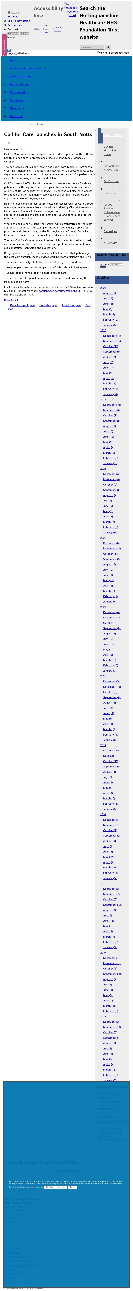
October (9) (110, 485)
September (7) (112, 1038)
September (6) (112, 490)
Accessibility (15, 13)
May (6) (108, 788)
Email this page (71, 305)
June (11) (108, 368)
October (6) (110, 1032)
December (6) (111, 543)
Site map (12, 17)
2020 (103, 676)
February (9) (110, 320)
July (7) (107, 846)
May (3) (108, 995)
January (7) (110, 1080)
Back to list (11, 300)
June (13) (108, 921)
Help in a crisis (46, 29)
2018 (103, 814)
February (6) (110, 735)
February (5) (110, 665)
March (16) (109, 660)
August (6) (109, 293)
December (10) (112, 405)
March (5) (109, 798)
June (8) (108, 575)
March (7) (109, 522)
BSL (37, 29)
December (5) (111, 681)
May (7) (108, 511)
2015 (103, 1017)
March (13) (109, 384)
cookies (16, 1181)
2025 (103, 330)
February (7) (110, 942)
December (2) (111, 889)
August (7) (109, 357)
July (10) (108, 431)
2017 (103, 884)
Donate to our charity (4, 45)
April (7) (108, 1001)
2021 (103, 607)
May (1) (107, 309)
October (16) (110, 415)
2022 (103, 538)
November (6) (111, 410)
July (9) (107, 501)
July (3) (107, 915)
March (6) (109, 729)
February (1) (110, 596)
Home (11, 124)
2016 (103, 953)
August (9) (109, 841)
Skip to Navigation (18, 21)
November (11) (112, 756)
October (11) (110, 346)
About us (23, 124)
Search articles (105, 264)
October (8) (110, 623)
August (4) (109, 703)
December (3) (111, 474)
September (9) (112, 352)
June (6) (108, 304)
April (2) (108, 517)
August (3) (109, 426)
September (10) (112, 974)
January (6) (110, 532)
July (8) (107, 777)
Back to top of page (22, 305)
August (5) (109, 564)
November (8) (111, 479)
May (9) (108, 373)
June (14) (108, 713)
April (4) (108, 931)
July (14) (108, 298)
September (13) (112, 905)
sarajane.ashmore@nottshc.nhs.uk (60, 291)
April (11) (108, 378)
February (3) (110, 389)
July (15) (108, 362)
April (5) (108, 447)
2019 (103, 745)
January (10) (110, 394)
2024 (103, 400)
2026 (103, 288)
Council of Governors (57, 29)
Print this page (48, 305)
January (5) (110, 325)
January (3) (110, 671)
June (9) (108, 1054)
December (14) (112, 336)
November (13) (112, 687)
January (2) (110, 463)
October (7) (110, 830)
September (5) (112, 559)
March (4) (109, 314)
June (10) (108, 437)
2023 (103, 469)
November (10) (112, 548)
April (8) (108, 586)
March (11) (109, 868)
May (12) (108, 580)
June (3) (108, 782)
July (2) (107, 1048)
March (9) (109, 453)
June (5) (108, 506)
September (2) (112, 836)
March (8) (109, 591)
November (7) (111, 618)
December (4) (111, 612)
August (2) (109, 634)
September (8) (112, 421)
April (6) (108, 655)
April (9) (108, 793)
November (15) (112, 341)
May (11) (108, 650)
